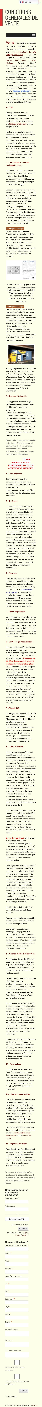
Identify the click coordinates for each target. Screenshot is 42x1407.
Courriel (8, 1322)
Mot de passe (10, 1206)
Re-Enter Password (13, 1351)
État (7, 1291)
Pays (7, 1306)
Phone (8, 1314)
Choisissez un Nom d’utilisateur (17, 1245)
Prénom (8, 1253)
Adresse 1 (9, 1268)
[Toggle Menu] (33, 35)
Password (9, 1340)
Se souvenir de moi (21, 1225)
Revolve (34, 1405)
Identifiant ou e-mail (12, 1198)
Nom (7, 1261)
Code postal (10, 1299)
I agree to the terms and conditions (15, 1368)
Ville (7, 1283)
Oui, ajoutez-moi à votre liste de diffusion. (17, 1382)
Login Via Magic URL (17, 1219)
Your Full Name (11, 1330)
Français (27, 2)
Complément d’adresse (13, 1276)
